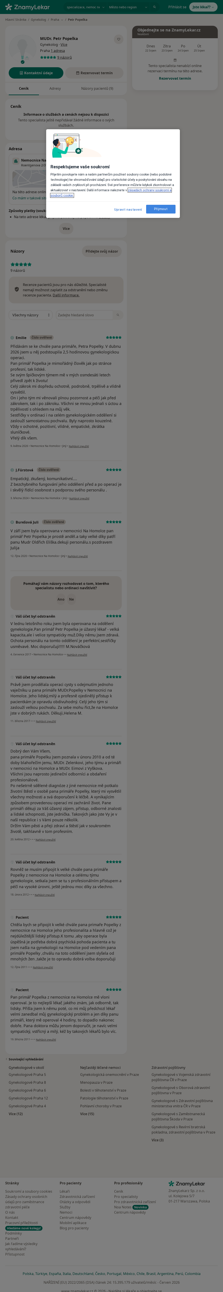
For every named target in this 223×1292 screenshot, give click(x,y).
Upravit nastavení (128, 210)
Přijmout (161, 209)
